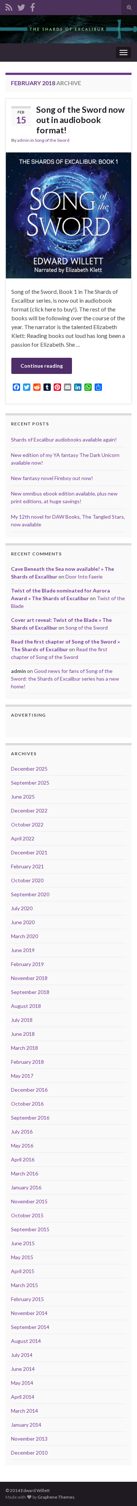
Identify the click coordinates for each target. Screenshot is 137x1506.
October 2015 (27, 1215)
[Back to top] (120, 1489)
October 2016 (27, 1103)
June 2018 (23, 1034)
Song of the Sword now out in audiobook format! (80, 119)
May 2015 (22, 1257)
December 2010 (29, 1452)
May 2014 (22, 1383)
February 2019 (27, 964)
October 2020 (27, 880)
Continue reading (41, 366)
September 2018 (30, 992)
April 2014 (22, 1397)
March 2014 (24, 1411)
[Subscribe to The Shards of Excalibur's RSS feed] (8, 6)
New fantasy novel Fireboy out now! (52, 478)
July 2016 (22, 1131)
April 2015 (22, 1271)
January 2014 (26, 1425)
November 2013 (29, 1438)
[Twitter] (21, 6)
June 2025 (23, 796)
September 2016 (30, 1117)
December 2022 (29, 810)
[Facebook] (32, 6)
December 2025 (29, 768)
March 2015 (24, 1285)
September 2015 (30, 1229)
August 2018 (26, 1006)
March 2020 (24, 936)
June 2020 (23, 922)
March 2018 (24, 1048)
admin (23, 140)
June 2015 (23, 1243)
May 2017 (22, 1076)
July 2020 (22, 908)
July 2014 (22, 1355)
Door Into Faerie (84, 576)
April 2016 (22, 1159)
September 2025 (30, 782)
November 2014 (29, 1313)
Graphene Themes (56, 1497)
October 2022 (27, 824)
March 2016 (24, 1173)
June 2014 (23, 1369)
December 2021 (29, 852)
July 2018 (22, 1020)
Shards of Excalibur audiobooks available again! (64, 439)
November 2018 (29, 978)
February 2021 (27, 866)
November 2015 (29, 1201)
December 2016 (29, 1090)
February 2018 (27, 1062)
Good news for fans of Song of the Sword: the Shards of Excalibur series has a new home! (65, 678)
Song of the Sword (52, 140)
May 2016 (22, 1145)
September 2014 (30, 1327)
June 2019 (23, 950)
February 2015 (27, 1299)
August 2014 (26, 1341)
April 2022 (22, 838)
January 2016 (26, 1187)
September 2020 (30, 894)
